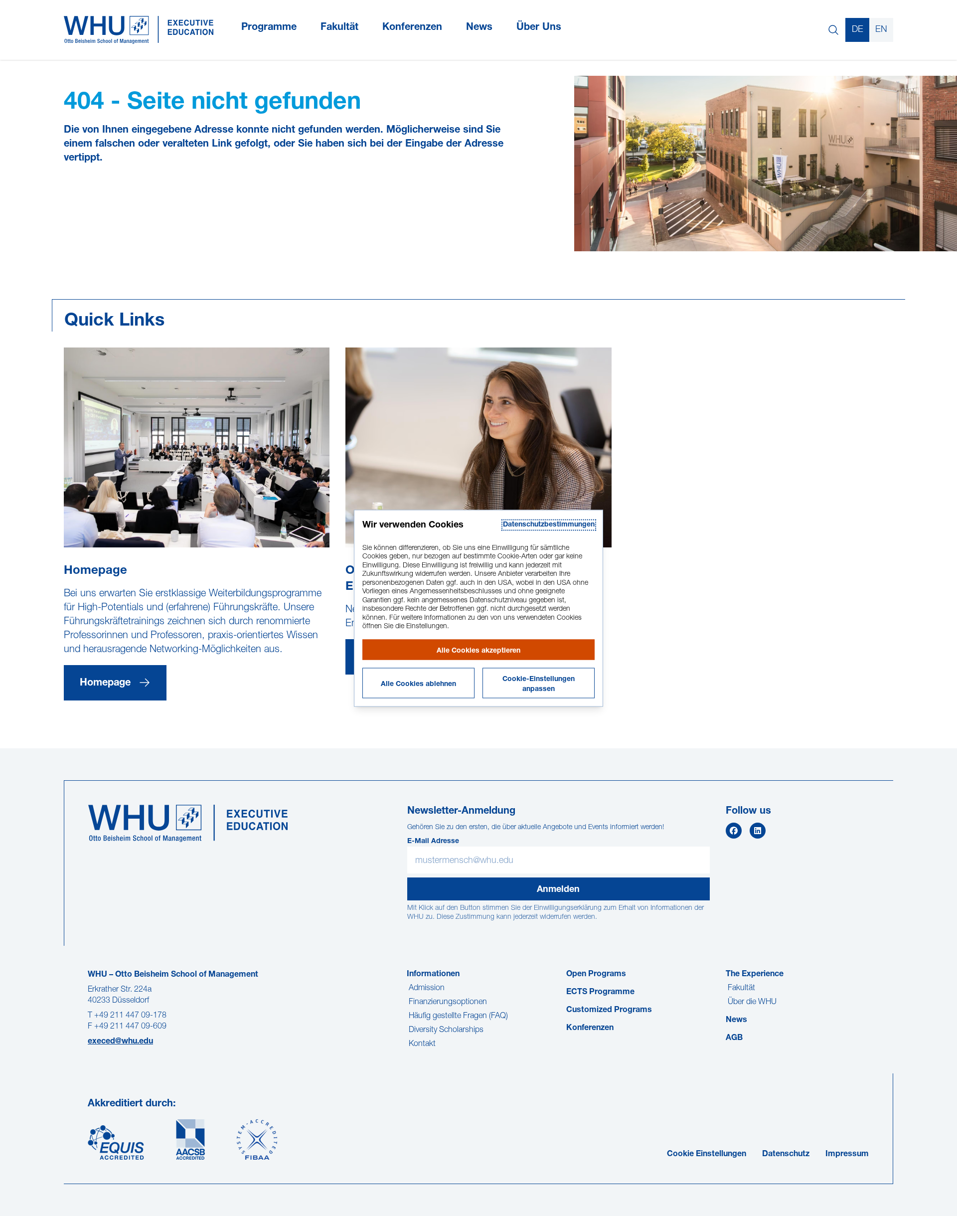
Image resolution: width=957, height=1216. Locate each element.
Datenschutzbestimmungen (549, 524)
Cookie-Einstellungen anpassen (538, 684)
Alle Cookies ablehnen (418, 684)
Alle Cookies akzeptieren (478, 650)
